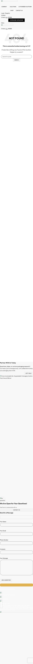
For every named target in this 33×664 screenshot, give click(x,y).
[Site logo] (9, 2)
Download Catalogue (16, 20)
